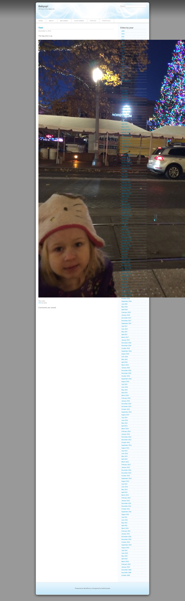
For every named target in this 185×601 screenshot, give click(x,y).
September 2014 (126, 412)
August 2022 (125, 196)
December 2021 (126, 207)
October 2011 (125, 509)
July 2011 (124, 517)
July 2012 (124, 484)
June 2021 (124, 223)
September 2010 (126, 545)
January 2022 (125, 204)
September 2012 (126, 478)
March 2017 (125, 337)
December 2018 (126, 293)
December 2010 (126, 536)
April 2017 (124, 334)
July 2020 (124, 251)
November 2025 (126, 110)
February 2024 (126, 154)
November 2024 (126, 138)
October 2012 (125, 475)
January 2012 (125, 500)
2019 (122, 59)
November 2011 (126, 506)
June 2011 (124, 520)
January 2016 (125, 367)
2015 (122, 47)
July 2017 (124, 326)
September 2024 (126, 143)
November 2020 (126, 240)
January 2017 (125, 340)
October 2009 (125, 575)
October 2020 (125, 243)
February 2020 (126, 259)
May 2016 (124, 359)
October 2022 (125, 190)
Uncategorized (125, 81)
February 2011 (125, 531)
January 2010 (125, 567)
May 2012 (124, 489)
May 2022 (124, 201)
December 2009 (126, 570)
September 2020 (126, 246)
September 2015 (126, 379)
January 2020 (125, 262)
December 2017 (126, 318)
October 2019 (125, 271)
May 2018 (124, 307)
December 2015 (126, 370)
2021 (122, 64)
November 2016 (126, 345)
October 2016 (125, 348)
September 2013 (126, 445)
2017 (122, 53)
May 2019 (124, 284)
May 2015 (124, 390)
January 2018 (125, 315)
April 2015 (124, 392)
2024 (122, 72)
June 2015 (124, 387)
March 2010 (125, 561)
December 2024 (126, 135)
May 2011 (124, 522)
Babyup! (43, 6)
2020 (122, 61)
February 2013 (126, 464)
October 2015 (125, 376)
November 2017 (126, 320)
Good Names (79, 21)
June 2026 (124, 93)
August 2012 (125, 481)
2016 (122, 50)
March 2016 (125, 365)
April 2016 (124, 362)
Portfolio (106, 21)
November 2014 (126, 406)
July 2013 (124, 451)
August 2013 (125, 448)
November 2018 (126, 295)
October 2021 (125, 212)
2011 (122, 36)
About (51, 21)
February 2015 (126, 398)
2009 (122, 31)
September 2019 (126, 273)
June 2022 (124, 199)
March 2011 (125, 528)
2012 (122, 39)
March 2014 (125, 428)
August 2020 (125, 248)
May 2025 (124, 121)
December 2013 (126, 437)
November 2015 (126, 373)
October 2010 (125, 542)
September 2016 (126, 351)
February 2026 (126, 102)
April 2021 (124, 226)
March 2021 (125, 229)
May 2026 (124, 96)
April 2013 (124, 459)
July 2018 (124, 304)
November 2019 (126, 268)
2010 (122, 34)
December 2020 (126, 237)
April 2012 (124, 492)
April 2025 (124, 124)
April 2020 (124, 257)
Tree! (40, 28)
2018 (122, 56)
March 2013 (125, 462)
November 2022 (126, 188)
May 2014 (124, 423)
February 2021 (126, 232)
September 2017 (126, 323)
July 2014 (124, 417)
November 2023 (126, 163)
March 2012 (125, 495)
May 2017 (124, 331)
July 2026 (124, 91)
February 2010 (126, 564)
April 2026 (124, 99)
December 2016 (126, 343)
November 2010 (126, 539)
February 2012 (126, 498)
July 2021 (124, 221)
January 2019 (125, 290)
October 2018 (125, 298)
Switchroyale (105, 588)
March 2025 (125, 127)
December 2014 (126, 403)
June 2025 (124, 118)
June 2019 (124, 282)
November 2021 (126, 210)
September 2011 (126, 511)
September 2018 (126, 301)
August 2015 (125, 381)
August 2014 (125, 415)
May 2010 (124, 556)
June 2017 (124, 329)
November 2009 (126, 572)
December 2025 (126, 107)
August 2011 (125, 514)
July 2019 (124, 279)
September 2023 (126, 168)
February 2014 (126, 431)
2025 (122, 75)
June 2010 (124, 553)
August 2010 (125, 547)
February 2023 (126, 182)
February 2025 (126, 129)
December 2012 (126, 470)
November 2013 (126, 439)
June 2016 (124, 356)
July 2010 (124, 550)
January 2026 (125, 104)
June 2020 (124, 254)
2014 (39, 303)
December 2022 (126, 185)
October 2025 (125, 113)
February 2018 (126, 312)
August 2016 (125, 354)
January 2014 (125, 434)
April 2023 (124, 176)
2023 (122, 70)
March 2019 (125, 287)
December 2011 (126, 503)
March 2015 (125, 395)
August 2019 (125, 276)
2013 (122, 42)
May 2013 (124, 456)
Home (41, 21)
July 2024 (124, 149)
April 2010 (124, 558)
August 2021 (125, 218)
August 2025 (125, 116)
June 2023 (124, 174)
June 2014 (124, 420)
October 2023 (125, 165)
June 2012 (124, 486)
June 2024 (124, 152)
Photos (93, 21)
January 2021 (125, 235)
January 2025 (125, 132)
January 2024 (125, 157)
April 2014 (124, 426)
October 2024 (125, 140)
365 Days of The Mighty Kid (46, 9)
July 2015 (124, 384)
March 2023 (125, 179)
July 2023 (124, 171)
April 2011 (124, 525)
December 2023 (126, 160)
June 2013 (124, 453)
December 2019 (126, 265)
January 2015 (125, 401)
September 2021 (126, 215)
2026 (122, 78)
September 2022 (126, 193)
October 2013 (125, 442)
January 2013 (125, 467)
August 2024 (125, 146)
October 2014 (125, 409)
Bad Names (64, 21)
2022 (122, 67)
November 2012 (126, 473)
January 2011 (125, 534)
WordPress (87, 588)
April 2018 (124, 309)
